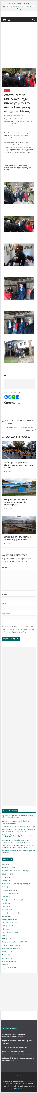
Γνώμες (4, 897)
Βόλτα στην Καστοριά (9, 893)
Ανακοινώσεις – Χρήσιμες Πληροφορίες (15, 884)
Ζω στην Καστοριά (8, 919)
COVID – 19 (5, 874)
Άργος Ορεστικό (7, 890)
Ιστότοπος (6, 613)
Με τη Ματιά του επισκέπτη (11, 932)
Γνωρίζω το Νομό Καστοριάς (11, 900)
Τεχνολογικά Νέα (7, 961)
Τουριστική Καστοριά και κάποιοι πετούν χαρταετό (18, 851)
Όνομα (5, 594)
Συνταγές (5, 952)
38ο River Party (7, 867)
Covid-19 (5, 877)
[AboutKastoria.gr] (4, 19)
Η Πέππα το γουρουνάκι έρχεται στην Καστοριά (18, 421)
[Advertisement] (19, 48)
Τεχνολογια (6, 958)
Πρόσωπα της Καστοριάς (10, 945)
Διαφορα (5, 906)
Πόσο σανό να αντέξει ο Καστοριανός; (14, 826)
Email (4, 604)
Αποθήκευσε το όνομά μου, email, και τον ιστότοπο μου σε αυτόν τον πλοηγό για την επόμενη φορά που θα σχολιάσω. (18, 629)
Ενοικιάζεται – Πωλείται (10, 913)
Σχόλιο (5, 567)
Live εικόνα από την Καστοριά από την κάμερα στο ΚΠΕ (17, 538)
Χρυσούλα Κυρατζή (19, 115)
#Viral (4, 864)
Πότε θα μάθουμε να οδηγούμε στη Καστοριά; (20, 429)
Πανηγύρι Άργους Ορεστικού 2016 (13, 942)
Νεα (3, 935)
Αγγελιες (5, 880)
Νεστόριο (5, 939)
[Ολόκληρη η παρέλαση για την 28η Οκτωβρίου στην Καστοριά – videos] (19, 443)
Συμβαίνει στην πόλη (9, 948)
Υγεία (4, 965)
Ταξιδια (4, 955)
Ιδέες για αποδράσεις (9, 922)
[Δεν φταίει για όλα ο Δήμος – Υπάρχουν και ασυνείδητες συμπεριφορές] (19, 480)
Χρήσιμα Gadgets (7, 968)
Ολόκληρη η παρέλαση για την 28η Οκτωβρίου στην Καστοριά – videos (18, 465)
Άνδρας (4, 887)
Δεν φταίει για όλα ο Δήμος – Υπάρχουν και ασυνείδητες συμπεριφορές (17, 502)
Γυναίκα (4, 903)
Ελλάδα (4, 909)
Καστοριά (7, 90)
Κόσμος (4, 929)
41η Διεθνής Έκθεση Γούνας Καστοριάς (15, 871)
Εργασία (5, 916)
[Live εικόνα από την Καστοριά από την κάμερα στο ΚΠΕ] (19, 517)
